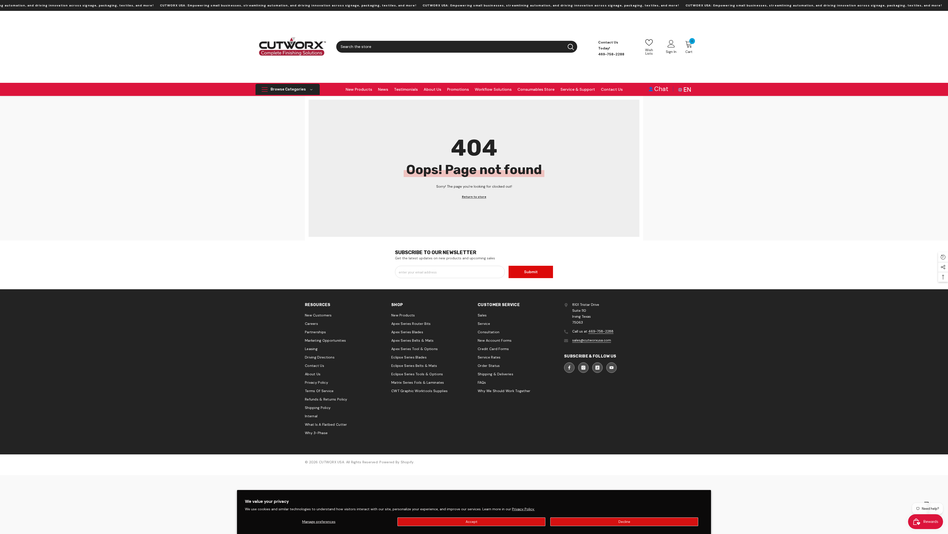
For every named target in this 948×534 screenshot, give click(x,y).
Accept (471, 521)
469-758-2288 (600, 331)
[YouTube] (611, 367)
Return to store (474, 197)
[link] (658, 89)
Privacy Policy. (523, 509)
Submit (531, 271)
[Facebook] (569, 367)
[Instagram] (583, 367)
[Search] (456, 47)
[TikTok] (597, 367)
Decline (624, 521)
